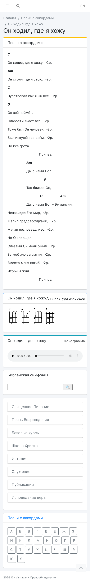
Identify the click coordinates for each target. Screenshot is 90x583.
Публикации (23, 484)
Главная (10, 18)
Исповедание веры (29, 497)
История (19, 458)
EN (82, 6)
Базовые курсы (26, 433)
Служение (21, 471)
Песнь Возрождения (30, 419)
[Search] (18, 6)
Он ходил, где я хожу (25, 24)
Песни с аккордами (37, 18)
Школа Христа (25, 446)
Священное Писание (30, 407)
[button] (7, 6)
